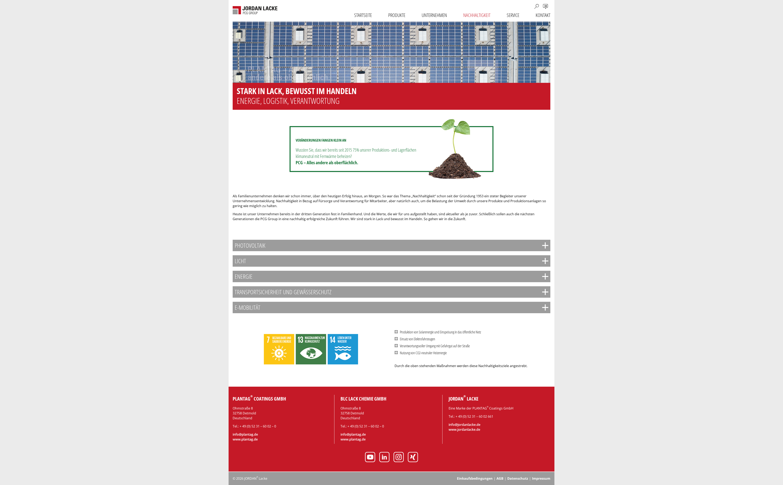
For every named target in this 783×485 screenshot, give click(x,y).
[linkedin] (384, 457)
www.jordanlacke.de (464, 429)
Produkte (396, 15)
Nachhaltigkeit (476, 15)
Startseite (363, 15)
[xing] (413, 457)
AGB (500, 478)
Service (513, 15)
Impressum (541, 478)
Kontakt (543, 15)
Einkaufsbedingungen (475, 478)
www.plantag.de (245, 439)
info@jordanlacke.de (464, 424)
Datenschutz (517, 478)
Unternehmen (434, 15)
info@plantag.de (245, 434)
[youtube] (370, 457)
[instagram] (399, 457)
